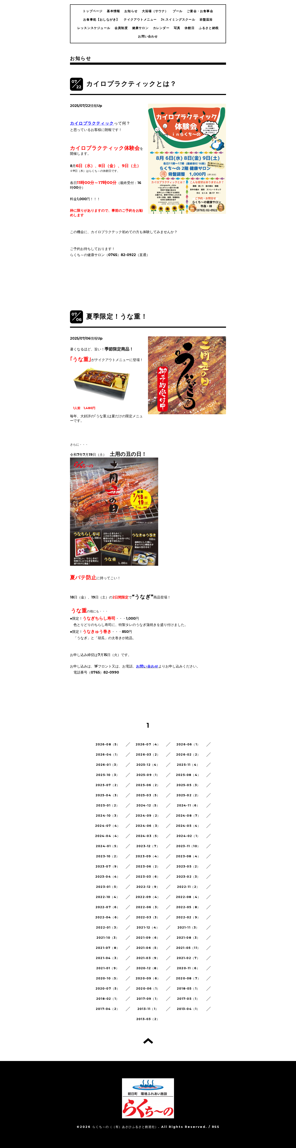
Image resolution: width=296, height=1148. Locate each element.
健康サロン (140, 28)
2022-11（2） (188, 887)
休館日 (190, 28)
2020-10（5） (108, 978)
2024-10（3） (108, 815)
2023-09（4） (148, 856)
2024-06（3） (148, 826)
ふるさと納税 (209, 28)
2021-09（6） (148, 938)
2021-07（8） (108, 948)
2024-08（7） (188, 815)
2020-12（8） (148, 968)
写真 (177, 28)
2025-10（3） (107, 775)
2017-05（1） (188, 999)
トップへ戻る (148, 1041)
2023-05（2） (188, 866)
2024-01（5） (108, 846)
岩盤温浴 (206, 19)
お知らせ (131, 11)
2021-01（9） (107, 968)
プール (178, 11)
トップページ (92, 11)
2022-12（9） (148, 887)
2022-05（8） (188, 907)
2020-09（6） (148, 978)
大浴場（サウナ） (155, 11)
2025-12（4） (148, 765)
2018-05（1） (188, 988)
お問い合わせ (148, 36)
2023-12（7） (148, 846)
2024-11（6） (188, 805)
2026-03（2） (148, 754)
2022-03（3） (148, 917)
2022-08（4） (188, 897)
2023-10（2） (107, 856)
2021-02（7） (188, 958)
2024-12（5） (148, 805)
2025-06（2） (148, 785)
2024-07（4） (107, 826)
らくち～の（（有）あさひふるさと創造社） (125, 1127)
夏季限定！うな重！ (117, 316)
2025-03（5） (148, 795)
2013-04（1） (188, 1009)
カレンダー (161, 28)
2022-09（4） (148, 897)
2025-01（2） (107, 805)
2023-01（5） (107, 887)
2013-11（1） (148, 1009)
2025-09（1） (148, 775)
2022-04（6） (107, 917)
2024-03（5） (148, 836)
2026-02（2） (188, 754)
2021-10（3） (107, 938)
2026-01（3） (108, 765)
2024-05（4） (188, 826)
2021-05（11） (188, 948)
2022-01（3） (107, 927)
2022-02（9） (188, 917)
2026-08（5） (108, 744)
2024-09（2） (148, 815)
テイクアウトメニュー (140, 19)
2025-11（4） (188, 765)
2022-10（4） (108, 897)
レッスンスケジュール (93, 28)
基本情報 (113, 11)
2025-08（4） (188, 775)
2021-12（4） (148, 927)
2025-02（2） (188, 795)
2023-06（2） (148, 866)
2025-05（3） (188, 785)
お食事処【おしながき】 (101, 19)
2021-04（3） (108, 958)
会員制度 (121, 28)
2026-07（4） (148, 744)
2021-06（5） (148, 948)
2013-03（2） (148, 1019)
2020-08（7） (188, 978)
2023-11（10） (188, 846)
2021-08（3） (188, 938)
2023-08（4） (188, 856)
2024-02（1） (188, 836)
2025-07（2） (108, 785)
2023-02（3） (188, 877)
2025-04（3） (108, 795)
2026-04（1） (108, 754)
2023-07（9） (108, 866)
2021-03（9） (148, 958)
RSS (215, 1127)
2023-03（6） (148, 877)
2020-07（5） (108, 988)
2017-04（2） (108, 1009)
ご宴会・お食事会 (200, 11)
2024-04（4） (107, 836)
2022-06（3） (148, 907)
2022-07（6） (108, 907)
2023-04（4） (107, 877)
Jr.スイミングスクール (178, 19)
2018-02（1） (107, 999)
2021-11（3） (188, 927)
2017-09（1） (148, 999)
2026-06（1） (188, 744)
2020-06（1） (148, 988)
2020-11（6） (188, 968)
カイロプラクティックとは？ (131, 84)
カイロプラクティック (92, 123)
